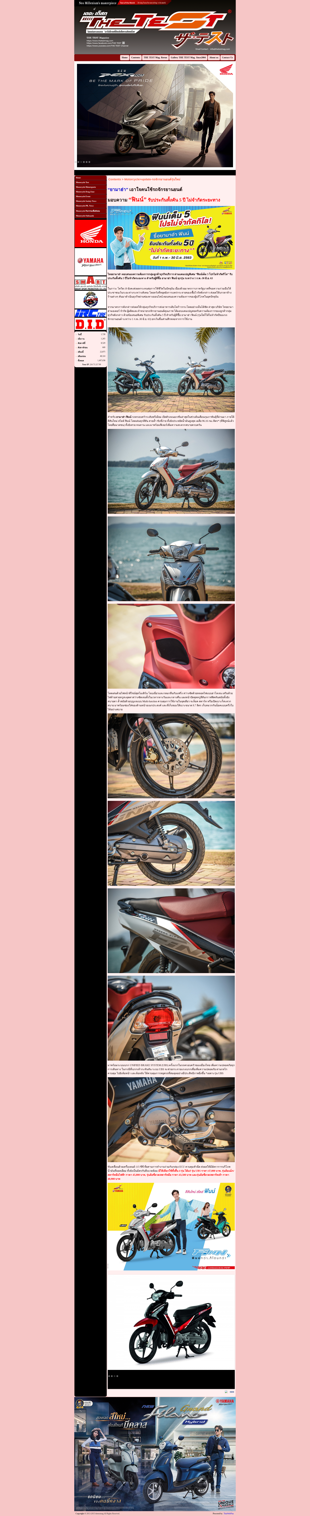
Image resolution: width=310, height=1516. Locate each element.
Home (78, 178)
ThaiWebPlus (229, 1513)
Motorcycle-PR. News (85, 206)
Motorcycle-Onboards (85, 216)
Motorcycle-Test (82, 182)
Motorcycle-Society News (86, 201)
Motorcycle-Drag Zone (85, 192)
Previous (69, 27)
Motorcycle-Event (83, 196)
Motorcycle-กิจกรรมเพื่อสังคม (88, 211)
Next (240, 27)
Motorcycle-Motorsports (86, 187)
